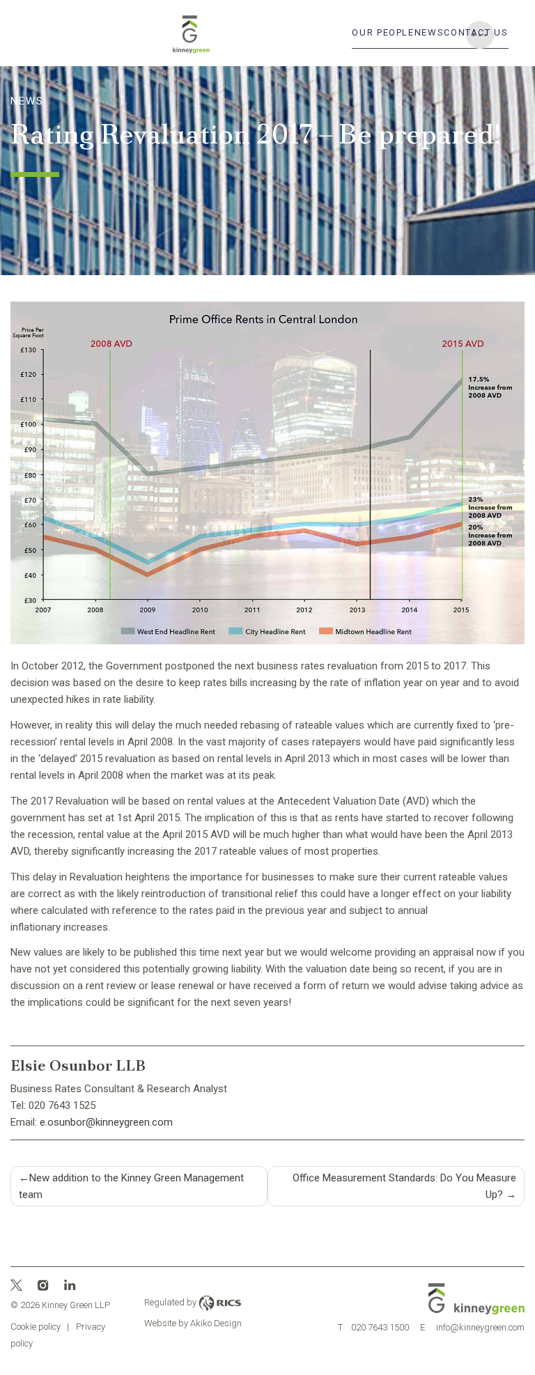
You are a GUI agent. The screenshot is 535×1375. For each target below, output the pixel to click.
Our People (383, 32)
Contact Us (476, 32)
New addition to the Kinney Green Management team (131, 1186)
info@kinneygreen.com (472, 1327)
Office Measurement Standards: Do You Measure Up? (404, 1186)
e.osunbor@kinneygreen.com (106, 1122)
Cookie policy (35, 1326)
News (429, 32)
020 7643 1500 (374, 1327)
